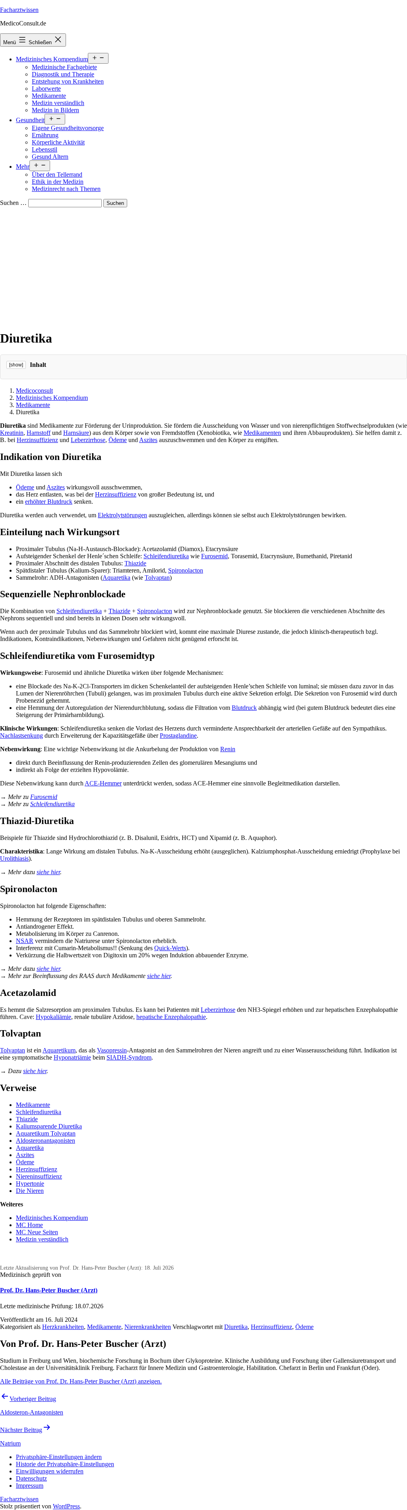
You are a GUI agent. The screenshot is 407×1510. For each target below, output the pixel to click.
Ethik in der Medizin (57, 181)
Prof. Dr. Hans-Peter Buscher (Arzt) (48, 1290)
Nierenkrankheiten (147, 1326)
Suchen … (13, 202)
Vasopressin (112, 1050)
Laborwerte (46, 88)
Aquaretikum (59, 1050)
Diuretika (236, 1326)
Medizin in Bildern (55, 110)
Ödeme (118, 439)
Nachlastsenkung (21, 735)
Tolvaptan (157, 577)
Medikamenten (262, 432)
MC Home (29, 1225)
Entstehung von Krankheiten (68, 81)
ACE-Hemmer (103, 783)
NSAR (24, 940)
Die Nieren (30, 1190)
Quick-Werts (170, 948)
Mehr (22, 166)
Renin (227, 749)
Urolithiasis (14, 858)
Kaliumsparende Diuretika (49, 1126)
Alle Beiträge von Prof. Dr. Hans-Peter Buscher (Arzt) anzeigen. (81, 1381)
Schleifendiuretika (166, 556)
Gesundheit (30, 120)
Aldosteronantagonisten (45, 1140)
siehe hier (48, 872)
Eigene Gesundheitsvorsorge (68, 128)
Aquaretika (116, 577)
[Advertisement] (203, 267)
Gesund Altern (50, 156)
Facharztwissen (19, 9)
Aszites (148, 439)
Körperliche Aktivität (58, 142)
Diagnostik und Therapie (63, 74)
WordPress (66, 1506)
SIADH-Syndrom (129, 1057)
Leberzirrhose (88, 439)
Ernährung (45, 135)
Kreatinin (11, 432)
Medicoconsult (34, 390)
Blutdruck (244, 707)
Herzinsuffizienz (37, 439)
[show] (16, 365)
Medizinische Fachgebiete (64, 67)
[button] (59, 1456)
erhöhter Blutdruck (48, 501)
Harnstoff (38, 432)
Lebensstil (44, 149)
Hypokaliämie (53, 1016)
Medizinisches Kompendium (52, 59)
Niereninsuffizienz (39, 1176)
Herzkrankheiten (63, 1326)
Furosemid (214, 556)
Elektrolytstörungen (122, 515)
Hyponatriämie (72, 1057)
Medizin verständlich (58, 102)
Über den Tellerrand (57, 174)
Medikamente (49, 95)
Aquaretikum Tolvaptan (46, 1133)
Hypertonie (30, 1183)
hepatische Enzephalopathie (171, 1016)
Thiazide (135, 563)
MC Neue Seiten (37, 1232)
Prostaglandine (178, 735)
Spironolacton (185, 570)
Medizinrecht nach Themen (66, 188)
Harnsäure (76, 432)
